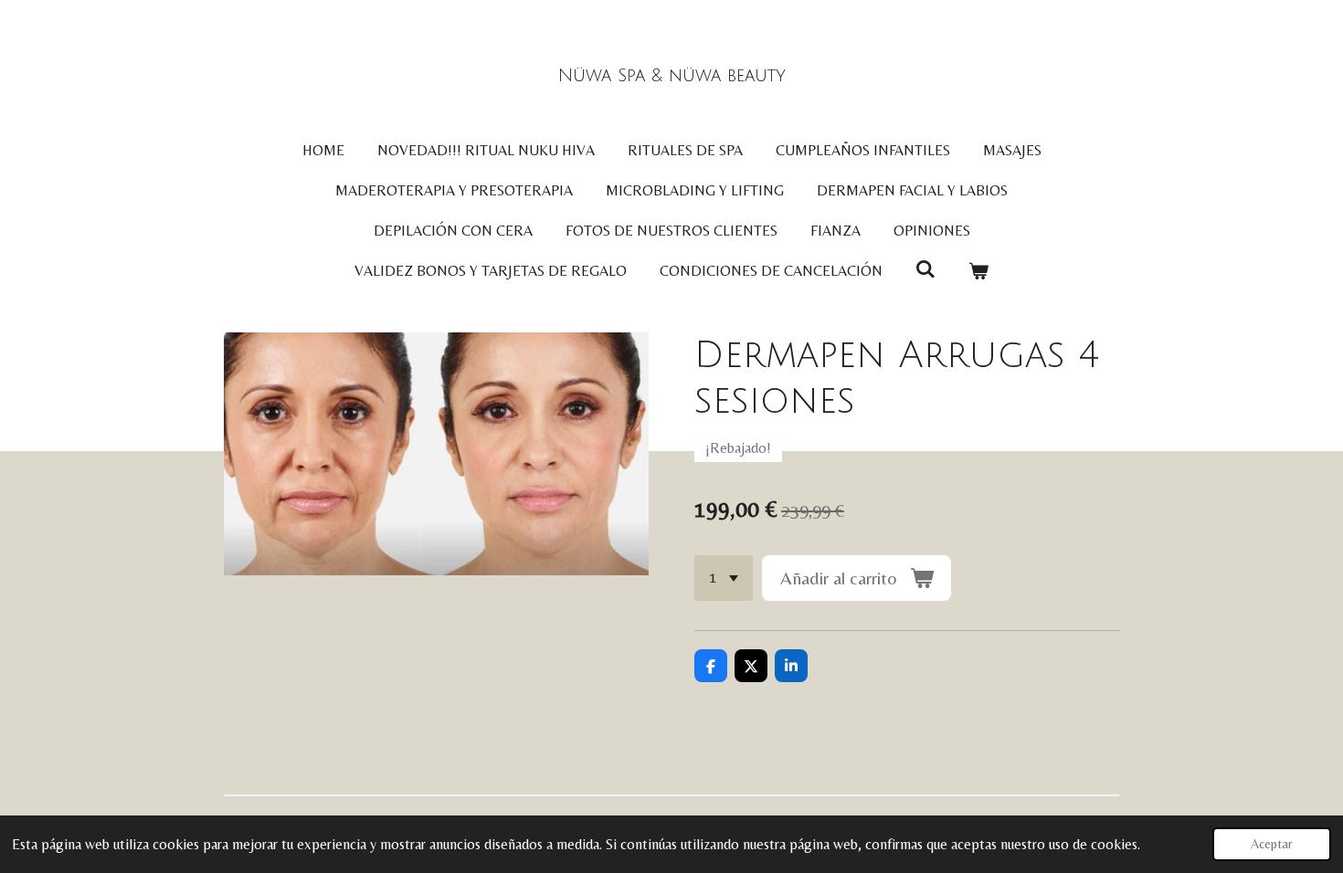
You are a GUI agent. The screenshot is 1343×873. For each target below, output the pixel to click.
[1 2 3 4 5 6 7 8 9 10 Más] (723, 578)
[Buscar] (925, 269)
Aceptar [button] (1272, 843)
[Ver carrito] (978, 271)
